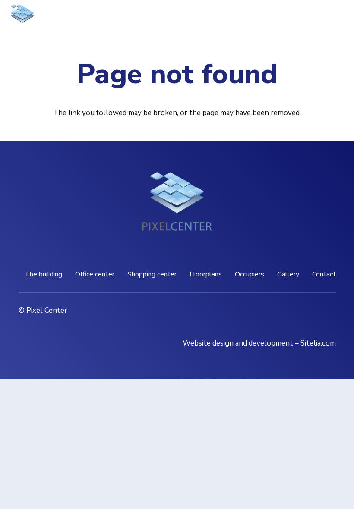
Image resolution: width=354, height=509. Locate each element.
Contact (324, 274)
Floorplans (206, 274)
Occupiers (249, 274)
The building (43, 274)
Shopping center (152, 274)
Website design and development (238, 343)
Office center (94, 274)
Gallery (288, 274)
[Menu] (291, 17)
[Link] (22, 17)
